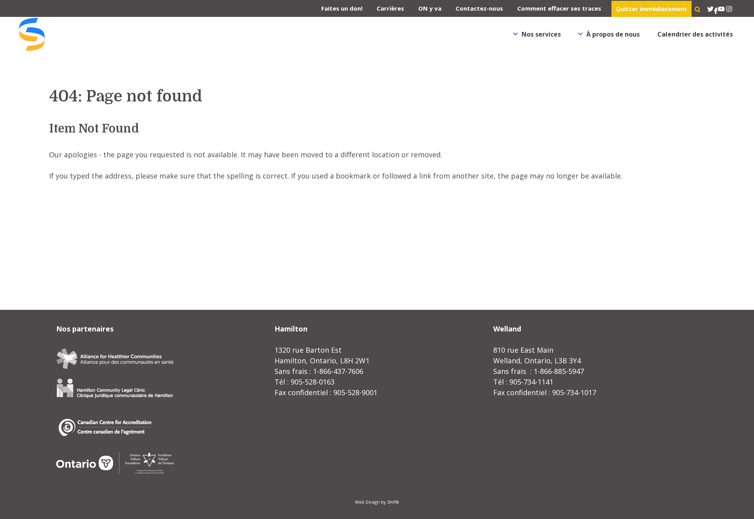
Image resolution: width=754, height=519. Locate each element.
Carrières (390, 8)
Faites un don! (341, 8)
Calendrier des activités (695, 34)
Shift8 (393, 502)
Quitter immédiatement (651, 9)
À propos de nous (613, 34)
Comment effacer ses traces (559, 8)
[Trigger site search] (698, 9)
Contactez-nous (479, 8)
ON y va (429, 8)
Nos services (541, 34)
